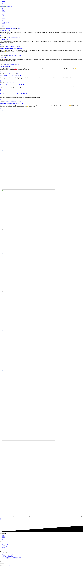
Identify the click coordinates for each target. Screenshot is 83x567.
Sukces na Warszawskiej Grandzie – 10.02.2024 (12, 84)
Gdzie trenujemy (4, 546)
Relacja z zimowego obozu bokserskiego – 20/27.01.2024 (14, 93)
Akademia (3, 535)
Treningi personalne (5, 544)
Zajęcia (3, 536)
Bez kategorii (8, 28)
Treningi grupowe (5, 543)
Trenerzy (3, 547)
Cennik (3, 537)
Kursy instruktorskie (5, 549)
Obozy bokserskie (5, 548)
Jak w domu (3, 57)
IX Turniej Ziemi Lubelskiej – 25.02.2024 (10, 75)
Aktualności (4, 538)
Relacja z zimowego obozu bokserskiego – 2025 (11, 48)
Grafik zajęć (4, 545)
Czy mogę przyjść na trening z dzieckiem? (8, 554)
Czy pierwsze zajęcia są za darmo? (7, 555)
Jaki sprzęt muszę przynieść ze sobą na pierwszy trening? (11, 558)
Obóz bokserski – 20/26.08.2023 (8, 514)
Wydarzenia (14, 28)
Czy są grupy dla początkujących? (7, 556)
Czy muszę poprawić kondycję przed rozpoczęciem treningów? (12, 557)
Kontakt (3, 539)
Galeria (11, 28)
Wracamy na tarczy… (5, 39)
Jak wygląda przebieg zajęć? (6, 553)
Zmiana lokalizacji (5, 66)
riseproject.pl (11, 565)
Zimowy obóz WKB (5, 30)
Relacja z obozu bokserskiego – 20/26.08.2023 (11, 103)
